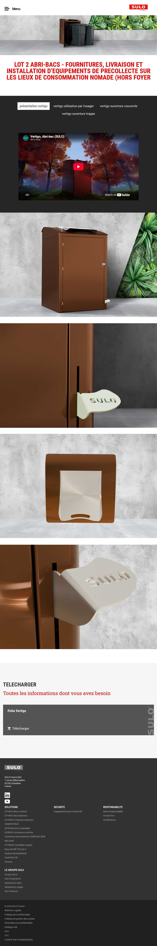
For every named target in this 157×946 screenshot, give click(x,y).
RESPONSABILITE (113, 807)
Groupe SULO (11, 874)
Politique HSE (11, 927)
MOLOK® (9, 841)
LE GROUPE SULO (14, 870)
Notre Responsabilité (113, 811)
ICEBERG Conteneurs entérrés (19, 832)
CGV (7, 931)
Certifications (109, 820)
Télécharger (20, 728)
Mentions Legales (13, 910)
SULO (140, 8)
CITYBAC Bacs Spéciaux (16, 815)
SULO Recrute (11, 891)
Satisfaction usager (14, 887)
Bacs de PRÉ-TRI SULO (15, 849)
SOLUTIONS (11, 807)
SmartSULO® (11, 857)
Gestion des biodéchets (16, 853)
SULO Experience (13, 878)
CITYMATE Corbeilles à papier (18, 845)
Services (8, 862)
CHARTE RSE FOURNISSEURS (19, 940)
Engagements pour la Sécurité (68, 811)
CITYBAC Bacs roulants (16, 811)
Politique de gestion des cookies (20, 919)
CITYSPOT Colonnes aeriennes (19, 820)
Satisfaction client (13, 883)
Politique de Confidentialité (17, 914)
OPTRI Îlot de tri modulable (17, 828)
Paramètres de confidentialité (19, 923)
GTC (7, 935)
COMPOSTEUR (12, 824)
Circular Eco (109, 815)
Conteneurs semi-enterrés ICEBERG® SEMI (25, 836)
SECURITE (59, 807)
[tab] (33, 106)
